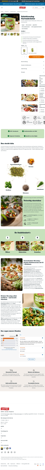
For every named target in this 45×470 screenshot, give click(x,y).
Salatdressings (13, 11)
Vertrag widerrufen (25, 463)
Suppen (7, 414)
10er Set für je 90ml (32, 53)
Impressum (12, 463)
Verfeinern (7, 11)
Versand (28, 32)
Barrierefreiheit (4, 465)
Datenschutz (3, 463)
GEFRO (2, 11)
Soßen (11, 414)
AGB (8, 463)
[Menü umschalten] (2, 7)
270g (24, 53)
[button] (43, 7)
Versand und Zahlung (13, 465)
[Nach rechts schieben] (17, 23)
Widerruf (18, 463)
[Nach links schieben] (3, 23)
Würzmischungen (18, 414)
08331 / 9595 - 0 (5, 420)
